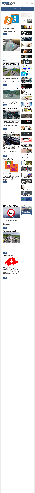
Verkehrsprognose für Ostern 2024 (9, 255)
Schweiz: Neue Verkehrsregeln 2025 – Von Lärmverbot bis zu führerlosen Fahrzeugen (10, 206)
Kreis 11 (26, 6)
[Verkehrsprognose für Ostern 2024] (11, 262)
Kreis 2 (9, 6)
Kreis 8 (20, 6)
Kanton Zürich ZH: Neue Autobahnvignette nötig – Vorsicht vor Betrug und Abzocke (10, 12)
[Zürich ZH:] (11, 70)
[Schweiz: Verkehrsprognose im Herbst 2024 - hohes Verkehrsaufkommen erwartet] (11, 237)
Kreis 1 (7, 6)
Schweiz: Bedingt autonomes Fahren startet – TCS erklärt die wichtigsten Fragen (11, 109)
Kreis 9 (22, 6)
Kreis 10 (24, 6)
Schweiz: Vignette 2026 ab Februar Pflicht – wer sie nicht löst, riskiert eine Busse (10, 37)
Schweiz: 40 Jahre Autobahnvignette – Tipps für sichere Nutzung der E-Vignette (11, 159)
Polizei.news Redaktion (8, 145)
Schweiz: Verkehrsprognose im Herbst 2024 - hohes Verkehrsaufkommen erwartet (11, 231)
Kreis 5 (14, 6)
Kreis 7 (18, 6)
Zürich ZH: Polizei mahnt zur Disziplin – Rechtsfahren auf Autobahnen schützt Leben (11, 88)
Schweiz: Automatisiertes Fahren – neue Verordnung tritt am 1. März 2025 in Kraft (10, 132)
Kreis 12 (28, 6)
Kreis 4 (12, 6)
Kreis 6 (16, 6)
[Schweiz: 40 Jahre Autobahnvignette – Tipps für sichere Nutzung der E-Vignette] (11, 166)
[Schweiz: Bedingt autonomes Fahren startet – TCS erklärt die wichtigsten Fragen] (11, 114)
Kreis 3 (10, 6)
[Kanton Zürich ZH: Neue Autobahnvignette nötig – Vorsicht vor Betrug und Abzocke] (11, 20)
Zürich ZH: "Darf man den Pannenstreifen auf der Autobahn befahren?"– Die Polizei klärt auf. (11, 64)
